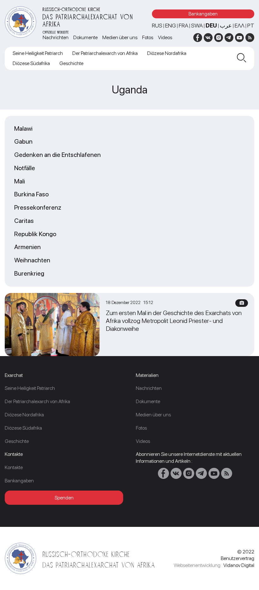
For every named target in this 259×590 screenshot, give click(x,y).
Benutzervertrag (237, 558)
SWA (197, 25)
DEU (211, 25)
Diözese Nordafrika (166, 53)
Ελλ (239, 25)
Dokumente (85, 37)
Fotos (147, 37)
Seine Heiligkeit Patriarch (38, 53)
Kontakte (14, 467)
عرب (226, 25)
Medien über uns (119, 37)
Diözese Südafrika (31, 63)
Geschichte (71, 63)
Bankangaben (203, 14)
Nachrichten (56, 37)
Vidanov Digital (238, 565)
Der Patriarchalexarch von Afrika (105, 53)
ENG (170, 25)
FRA (183, 25)
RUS (157, 25)
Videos (165, 37)
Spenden (64, 498)
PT (250, 25)
